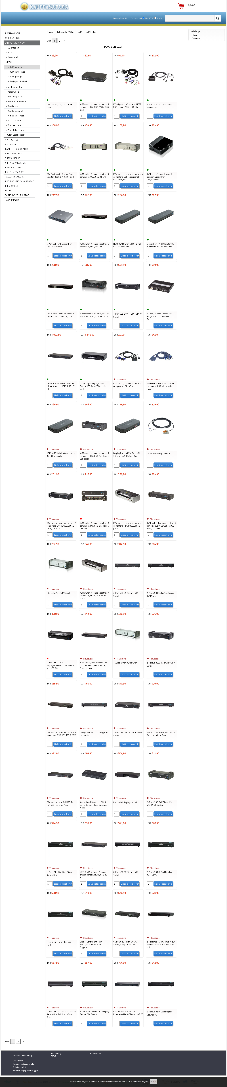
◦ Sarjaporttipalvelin (18, 81)
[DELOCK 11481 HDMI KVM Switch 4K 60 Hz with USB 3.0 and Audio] (61, 444)
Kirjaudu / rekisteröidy (22, 1055)
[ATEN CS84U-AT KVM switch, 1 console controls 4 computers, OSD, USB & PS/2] (94, 165)
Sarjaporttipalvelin (16, 101)
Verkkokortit (13, 106)
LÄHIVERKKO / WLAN (15, 42)
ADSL (9, 52)
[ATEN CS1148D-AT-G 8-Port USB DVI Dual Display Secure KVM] (161, 1003)
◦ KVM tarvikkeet (16, 71)
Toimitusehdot (19, 1067)
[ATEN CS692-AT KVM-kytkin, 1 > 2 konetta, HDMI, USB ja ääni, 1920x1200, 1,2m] (128, 96)
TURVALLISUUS (12, 158)
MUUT (8, 190)
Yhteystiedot (95, 1053)
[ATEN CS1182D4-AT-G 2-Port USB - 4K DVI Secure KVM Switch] (128, 724)
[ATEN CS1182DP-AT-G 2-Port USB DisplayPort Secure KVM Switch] (161, 584)
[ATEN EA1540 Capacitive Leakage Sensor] (161, 444)
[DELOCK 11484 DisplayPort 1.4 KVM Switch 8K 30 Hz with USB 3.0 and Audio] (161, 235)
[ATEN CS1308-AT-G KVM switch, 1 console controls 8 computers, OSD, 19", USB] (94, 235)
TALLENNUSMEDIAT (15, 176)
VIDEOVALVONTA (13, 153)
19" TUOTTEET (12, 139)
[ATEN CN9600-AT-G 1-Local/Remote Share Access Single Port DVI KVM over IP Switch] (161, 305)
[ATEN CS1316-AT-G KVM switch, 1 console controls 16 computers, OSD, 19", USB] (61, 305)
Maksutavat (18, 1061)
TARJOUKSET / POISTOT (17, 195)
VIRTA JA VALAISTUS (15, 162)
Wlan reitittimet (14, 125)
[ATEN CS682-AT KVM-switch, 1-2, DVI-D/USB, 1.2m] (61, 96)
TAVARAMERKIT (13, 199)
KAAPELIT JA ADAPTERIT (17, 149)
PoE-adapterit (14, 96)
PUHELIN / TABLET (14, 172)
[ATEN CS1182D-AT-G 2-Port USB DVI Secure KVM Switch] (128, 584)
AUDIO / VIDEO (12, 144)
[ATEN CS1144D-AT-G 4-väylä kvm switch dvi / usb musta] (61, 933)
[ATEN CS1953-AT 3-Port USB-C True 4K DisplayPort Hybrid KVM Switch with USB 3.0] (61, 654)
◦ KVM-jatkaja (15, 76)
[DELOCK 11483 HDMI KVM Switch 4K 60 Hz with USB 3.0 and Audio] (128, 235)
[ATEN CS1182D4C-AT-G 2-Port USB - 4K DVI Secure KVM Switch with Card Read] (161, 724)
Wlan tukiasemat (15, 130)
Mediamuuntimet (15, 87)
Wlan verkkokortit (16, 134)
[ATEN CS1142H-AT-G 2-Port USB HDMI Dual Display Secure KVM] (61, 863)
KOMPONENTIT (12, 33)
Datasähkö (12, 57)
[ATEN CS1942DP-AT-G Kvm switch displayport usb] (128, 793)
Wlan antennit (14, 120)
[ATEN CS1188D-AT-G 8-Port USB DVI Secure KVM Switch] (128, 863)
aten (196, 35)
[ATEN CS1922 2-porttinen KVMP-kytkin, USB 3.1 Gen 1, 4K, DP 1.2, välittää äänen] (94, 305)
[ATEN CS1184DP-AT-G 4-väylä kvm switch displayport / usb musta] (94, 724)
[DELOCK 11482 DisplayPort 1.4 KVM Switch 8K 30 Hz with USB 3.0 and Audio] (128, 444)
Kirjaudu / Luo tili (120, 18)
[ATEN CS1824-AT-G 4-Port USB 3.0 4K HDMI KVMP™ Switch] (128, 305)
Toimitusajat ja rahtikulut (23, 1064)
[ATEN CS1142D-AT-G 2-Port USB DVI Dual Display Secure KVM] (161, 863)
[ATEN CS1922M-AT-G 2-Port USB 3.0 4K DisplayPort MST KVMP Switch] (161, 793)
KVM (9, 62)
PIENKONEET (11, 185)
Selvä (153, 1082)
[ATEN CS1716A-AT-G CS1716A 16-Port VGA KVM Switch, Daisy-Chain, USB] (128, 933)
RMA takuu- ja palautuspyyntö (26, 1070)
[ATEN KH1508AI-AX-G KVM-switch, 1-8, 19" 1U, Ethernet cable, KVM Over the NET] (128, 1003)
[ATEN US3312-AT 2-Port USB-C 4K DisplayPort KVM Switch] (161, 96)
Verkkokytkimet (14, 110)
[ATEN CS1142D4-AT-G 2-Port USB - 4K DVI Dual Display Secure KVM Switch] (94, 1003)
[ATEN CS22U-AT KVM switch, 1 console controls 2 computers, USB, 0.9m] (128, 375)
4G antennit (12, 47)
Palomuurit (12, 91)
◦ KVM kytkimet (15, 67)
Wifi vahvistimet (15, 115)
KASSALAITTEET (13, 167)
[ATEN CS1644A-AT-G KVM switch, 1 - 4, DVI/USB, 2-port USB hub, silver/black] (61, 793)
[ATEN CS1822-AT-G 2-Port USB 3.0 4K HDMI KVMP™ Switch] (161, 654)
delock (197, 38)
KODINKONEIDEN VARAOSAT (19, 181)
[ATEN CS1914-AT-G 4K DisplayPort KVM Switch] (128, 654)
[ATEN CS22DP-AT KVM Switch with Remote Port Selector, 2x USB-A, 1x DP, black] (61, 165)
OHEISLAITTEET (13, 37)
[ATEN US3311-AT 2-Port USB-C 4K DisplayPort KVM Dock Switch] (61, 235)
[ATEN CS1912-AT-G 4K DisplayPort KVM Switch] (61, 584)
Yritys (53, 1056)
